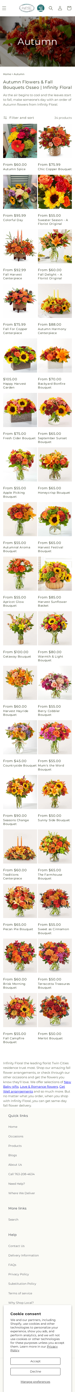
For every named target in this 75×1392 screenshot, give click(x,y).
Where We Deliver (21, 1193)
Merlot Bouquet (50, 1038)
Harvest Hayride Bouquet (15, 713)
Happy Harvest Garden (14, 385)
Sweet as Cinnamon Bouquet (53, 931)
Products (15, 1146)
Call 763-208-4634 (21, 1174)
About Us (15, 1165)
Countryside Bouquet (20, 765)
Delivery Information (23, 1255)
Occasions (15, 1136)
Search (13, 1219)
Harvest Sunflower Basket (52, 603)
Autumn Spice (14, 169)
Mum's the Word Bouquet (51, 767)
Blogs (12, 1155)
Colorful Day (13, 220)
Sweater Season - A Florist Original (53, 222)
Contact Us (16, 1246)
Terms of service (20, 1293)
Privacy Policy (18, 1274)
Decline (35, 1371)
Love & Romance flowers (39, 1087)
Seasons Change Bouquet (16, 822)
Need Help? (16, 1184)
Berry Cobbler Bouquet (49, 713)
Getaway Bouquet (17, 656)
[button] (50, 8)
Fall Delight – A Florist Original (50, 276)
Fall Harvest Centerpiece (12, 276)
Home (7, 74)
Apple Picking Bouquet (14, 494)
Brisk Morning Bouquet (14, 985)
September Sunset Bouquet (52, 440)
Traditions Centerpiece (12, 876)
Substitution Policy (22, 1284)
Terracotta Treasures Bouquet (54, 985)
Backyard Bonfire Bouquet (51, 385)
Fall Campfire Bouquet (13, 1040)
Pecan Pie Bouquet (18, 929)
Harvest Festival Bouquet (50, 549)
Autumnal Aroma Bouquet (16, 549)
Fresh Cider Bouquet (19, 438)
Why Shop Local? (21, 1303)
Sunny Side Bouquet (54, 820)
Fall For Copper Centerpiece (15, 331)
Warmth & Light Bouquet (50, 658)
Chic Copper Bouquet (55, 169)
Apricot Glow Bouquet (13, 603)
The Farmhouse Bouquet (50, 876)
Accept (35, 1361)
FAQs (12, 1265)
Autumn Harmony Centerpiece (52, 331)
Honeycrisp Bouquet (54, 493)
